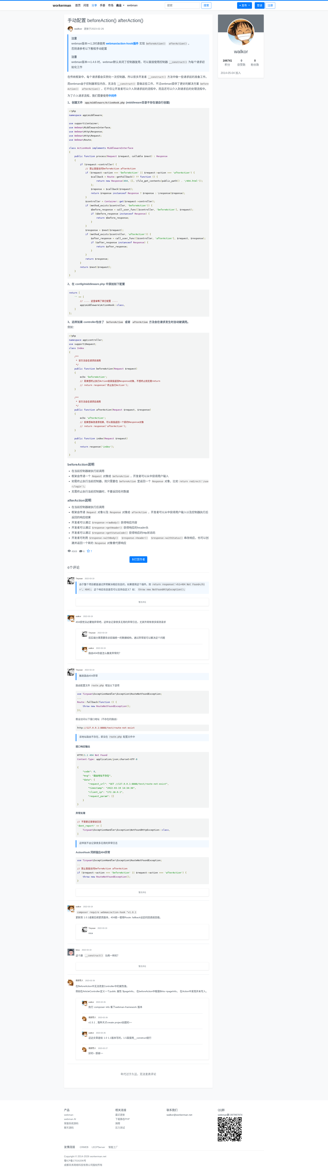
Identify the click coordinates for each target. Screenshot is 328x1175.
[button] (120, 5)
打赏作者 (139, 559)
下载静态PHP (122, 1119)
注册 (270, 5)
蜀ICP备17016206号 (75, 1160)
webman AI (70, 1119)
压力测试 (120, 1127)
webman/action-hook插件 (122, 43)
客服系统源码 (71, 1123)
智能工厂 (113, 1147)
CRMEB (84, 1147)
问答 (86, 5)
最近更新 (120, 1114)
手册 (102, 5)
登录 (259, 5)
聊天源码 (69, 1127)
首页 (78, 5)
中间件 (112, 95)
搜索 (206, 5)
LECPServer (98, 1147)
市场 (110, 5)
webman (132, 5)
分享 (94, 5)
